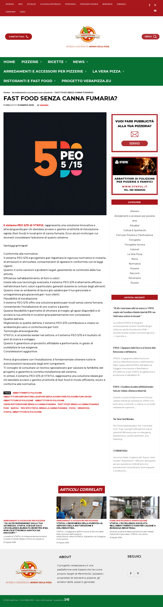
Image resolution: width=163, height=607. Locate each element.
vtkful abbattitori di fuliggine (23, 412)
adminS (44, 105)
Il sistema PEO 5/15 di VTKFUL (24, 225)
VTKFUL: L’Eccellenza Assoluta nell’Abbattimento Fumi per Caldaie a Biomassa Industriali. (133, 525)
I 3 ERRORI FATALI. (120, 450)
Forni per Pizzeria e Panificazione (128, 521)
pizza (72, 408)
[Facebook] (149, 5)
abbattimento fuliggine (27, 393)
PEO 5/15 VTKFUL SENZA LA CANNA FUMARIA (44, 408)
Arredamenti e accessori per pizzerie (32, 92)
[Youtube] (155, 11)
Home (7, 92)
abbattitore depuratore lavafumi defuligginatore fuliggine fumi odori (48, 396)
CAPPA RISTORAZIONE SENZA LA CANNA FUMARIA (30, 404)
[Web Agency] (66, 600)
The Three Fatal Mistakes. (123, 419)
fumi (6, 408)
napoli (15, 408)
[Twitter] (155, 5)
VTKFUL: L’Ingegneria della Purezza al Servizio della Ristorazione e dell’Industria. (80, 525)
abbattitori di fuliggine (49, 400)
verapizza (83, 408)
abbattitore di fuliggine (18, 400)
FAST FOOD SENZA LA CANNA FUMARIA (78, 404)
